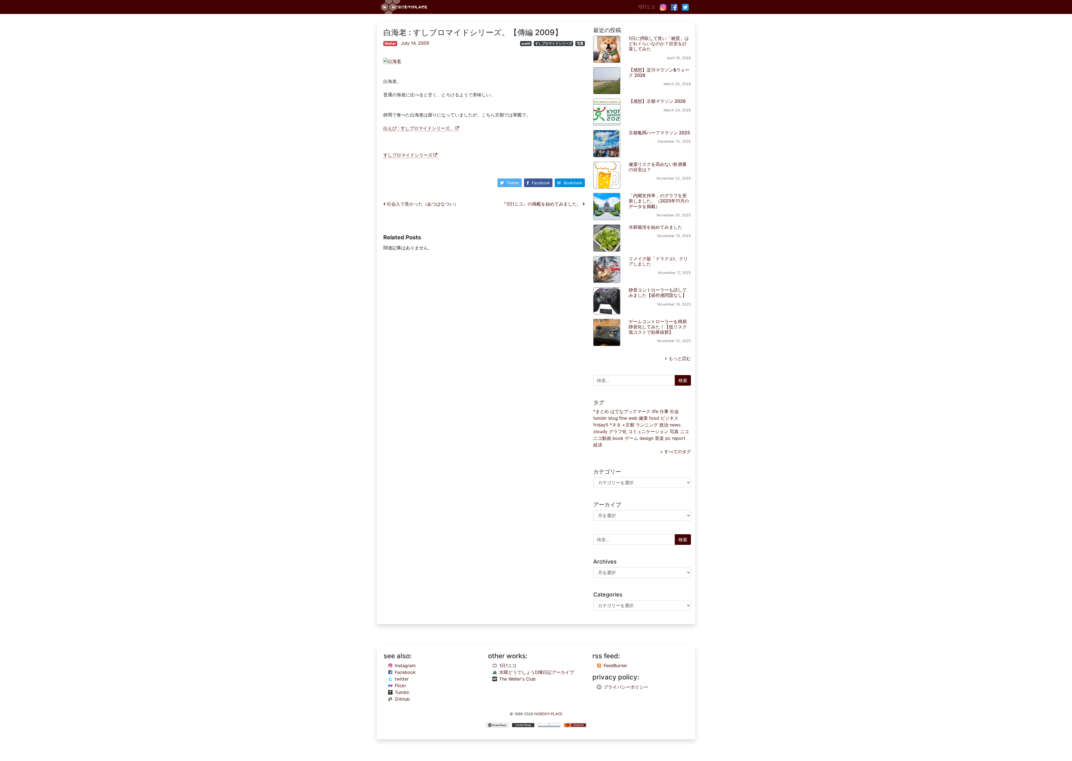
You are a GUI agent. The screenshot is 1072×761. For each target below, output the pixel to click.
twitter (402, 679)
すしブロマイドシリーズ (553, 43)
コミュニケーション (648, 431)
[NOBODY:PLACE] (405, 7)
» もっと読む (678, 358)
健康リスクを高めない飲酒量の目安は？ (658, 166)
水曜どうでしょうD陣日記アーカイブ (536, 672)
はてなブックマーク (630, 411)
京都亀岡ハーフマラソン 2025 (659, 132)
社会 (674, 411)
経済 (597, 445)
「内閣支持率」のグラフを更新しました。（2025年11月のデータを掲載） (659, 201)
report (678, 438)
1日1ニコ (646, 6)
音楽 (659, 438)
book (617, 438)
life (655, 411)
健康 (643, 418)
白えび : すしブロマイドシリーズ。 (418, 128)
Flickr (400, 685)
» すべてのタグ (675, 451)
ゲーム (631, 438)
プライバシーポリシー (626, 687)
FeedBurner (615, 665)
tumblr (600, 418)
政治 (663, 425)
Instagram (405, 665)
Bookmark (573, 182)
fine (623, 418)
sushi (525, 43)
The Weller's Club (517, 679)
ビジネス (669, 418)
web (632, 418)
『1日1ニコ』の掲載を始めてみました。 (542, 204)
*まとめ (601, 411)
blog (613, 418)
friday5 (600, 425)
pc (668, 438)
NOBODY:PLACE (548, 714)
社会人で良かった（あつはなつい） (422, 204)
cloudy (600, 431)
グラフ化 (618, 431)
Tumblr (402, 692)
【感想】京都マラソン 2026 (657, 101)
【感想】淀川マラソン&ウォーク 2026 (659, 72)
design (647, 438)
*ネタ (615, 425)
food (654, 418)
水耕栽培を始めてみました (655, 227)
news (675, 425)
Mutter (390, 43)
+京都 (628, 425)
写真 (580, 43)
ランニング (647, 425)
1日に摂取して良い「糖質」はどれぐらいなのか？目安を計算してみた (659, 43)
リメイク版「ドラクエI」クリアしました (658, 261)
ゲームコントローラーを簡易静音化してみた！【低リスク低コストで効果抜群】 (658, 327)
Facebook (541, 182)
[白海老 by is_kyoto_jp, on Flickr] (392, 61)
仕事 (664, 411)
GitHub (402, 699)
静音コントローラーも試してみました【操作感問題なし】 (658, 292)
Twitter (513, 182)
